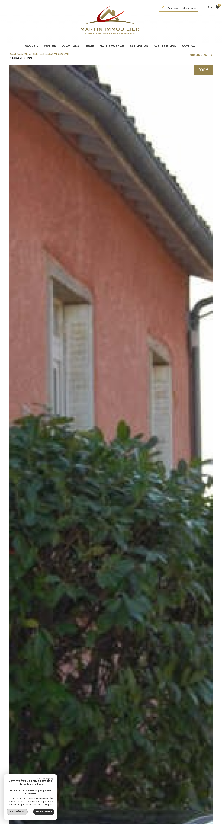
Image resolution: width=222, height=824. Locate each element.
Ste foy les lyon (40, 54)
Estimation (138, 45)
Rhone (28, 54)
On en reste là (42, 778)
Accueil (31, 45)
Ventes (50, 45)
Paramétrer (17, 811)
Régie (89, 45)
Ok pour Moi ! (44, 811)
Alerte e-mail (165, 45)
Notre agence (112, 45)
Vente (20, 54)
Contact (189, 45)
